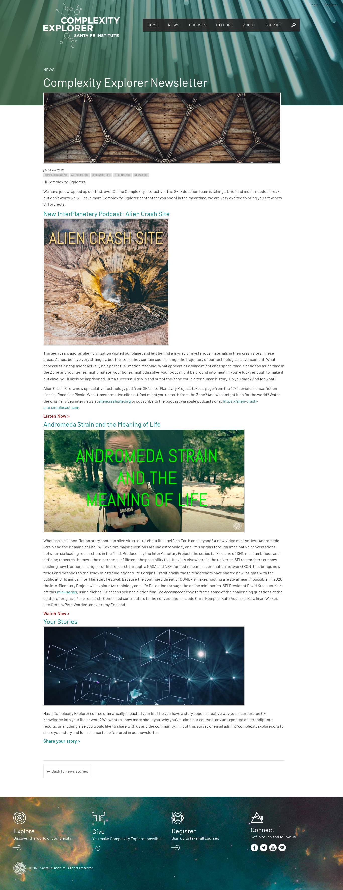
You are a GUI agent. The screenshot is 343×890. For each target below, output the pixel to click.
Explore (224, 25)
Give (98, 832)
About (249, 25)
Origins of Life (101, 175)
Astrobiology (79, 175)
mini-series (67, 592)
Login (314, 5)
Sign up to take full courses (195, 838)
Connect (262, 830)
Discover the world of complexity (42, 838)
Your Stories (60, 622)
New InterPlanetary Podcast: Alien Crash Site (106, 214)
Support (273, 25)
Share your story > (62, 741)
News (173, 25)
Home (153, 25)
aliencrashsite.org (115, 401)
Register (331, 5)
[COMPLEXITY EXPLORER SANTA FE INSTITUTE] (90, 25)
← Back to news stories (67, 771)
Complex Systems (56, 175)
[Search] (293, 25)
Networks (140, 175)
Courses (197, 25)
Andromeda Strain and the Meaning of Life (102, 424)
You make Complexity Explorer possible (127, 839)
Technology (122, 175)
